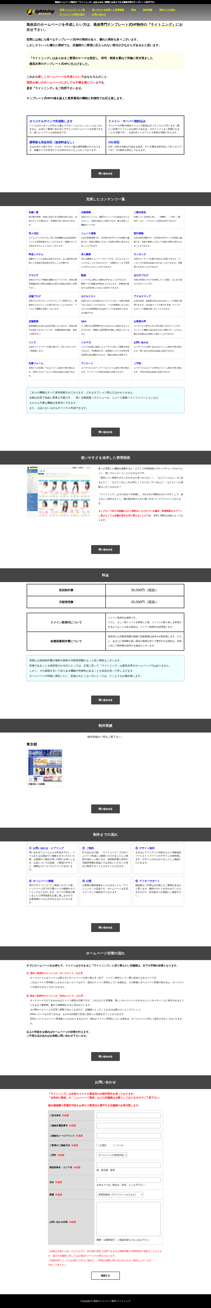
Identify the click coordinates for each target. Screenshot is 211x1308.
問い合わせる (105, 173)
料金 (133, 10)
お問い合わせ (99, 14)
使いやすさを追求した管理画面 (108, 10)
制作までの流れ (167, 10)
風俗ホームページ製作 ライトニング (43, 12)
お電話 (102, 1145)
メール (120, 1145)
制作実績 (147, 10)
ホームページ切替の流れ (72, 14)
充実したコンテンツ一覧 (72, 10)
